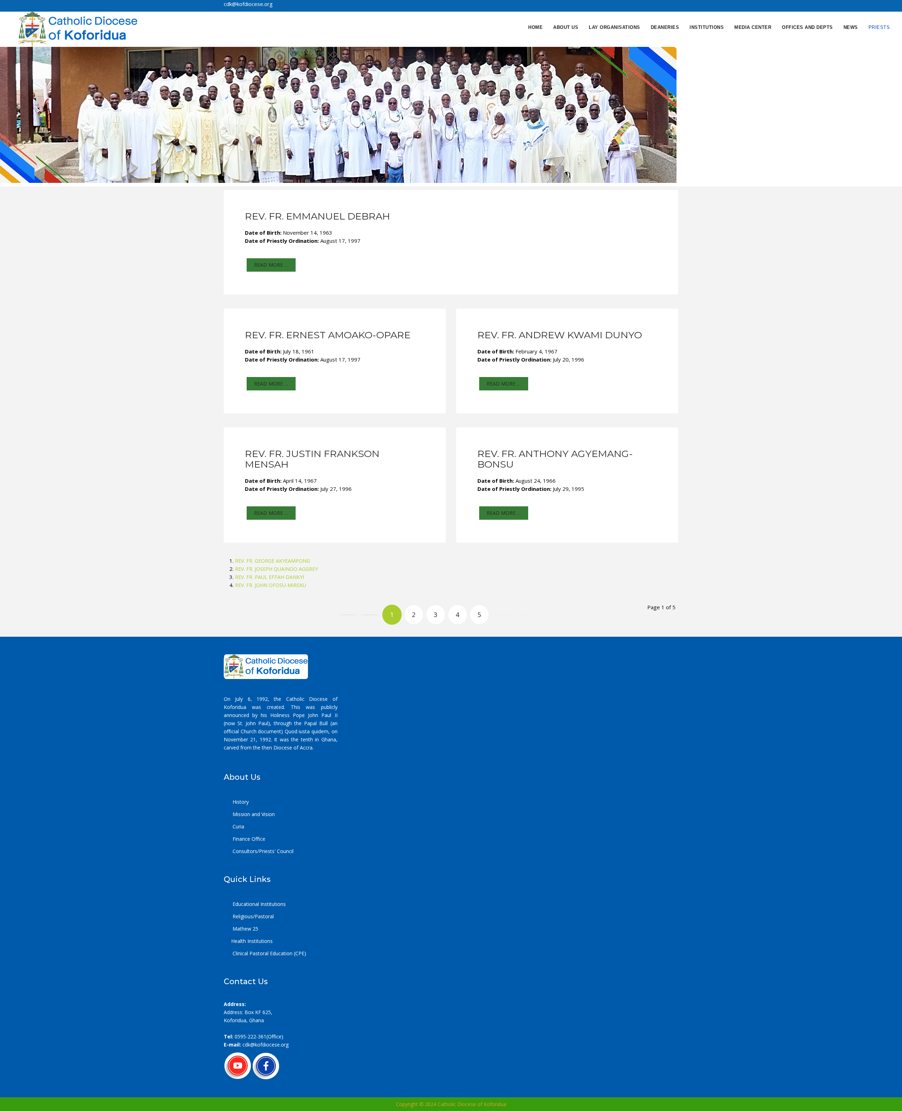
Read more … (271, 264)
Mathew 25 (244, 928)
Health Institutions (252, 941)
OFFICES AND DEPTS (807, 27)
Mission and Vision (253, 814)
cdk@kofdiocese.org (265, 1044)
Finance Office (248, 838)
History (240, 801)
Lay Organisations (614, 27)
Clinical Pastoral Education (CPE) (268, 953)
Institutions (707, 27)
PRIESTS (879, 27)
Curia (237, 826)
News (851, 27)
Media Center (752, 27)
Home (535, 27)
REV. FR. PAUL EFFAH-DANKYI (269, 577)
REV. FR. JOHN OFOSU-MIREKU (270, 585)
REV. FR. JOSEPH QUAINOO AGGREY (276, 569)
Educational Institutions (258, 904)
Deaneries (665, 27)
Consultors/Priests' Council (262, 851)
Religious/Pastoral (252, 916)
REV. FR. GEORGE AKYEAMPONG (272, 560)
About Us (565, 27)
